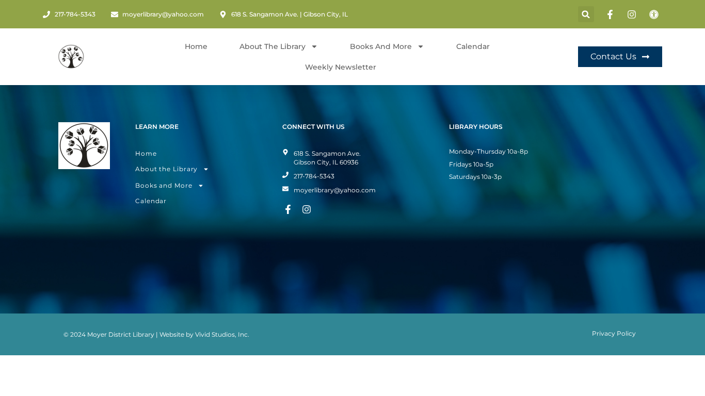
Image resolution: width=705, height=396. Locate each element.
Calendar (473, 46)
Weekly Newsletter (340, 67)
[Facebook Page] (611, 14)
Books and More (381, 46)
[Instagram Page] (633, 14)
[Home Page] (71, 56)
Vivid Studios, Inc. (222, 334)
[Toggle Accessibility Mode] (655, 14)
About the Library (166, 169)
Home (196, 46)
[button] (586, 14)
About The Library (272, 46)
